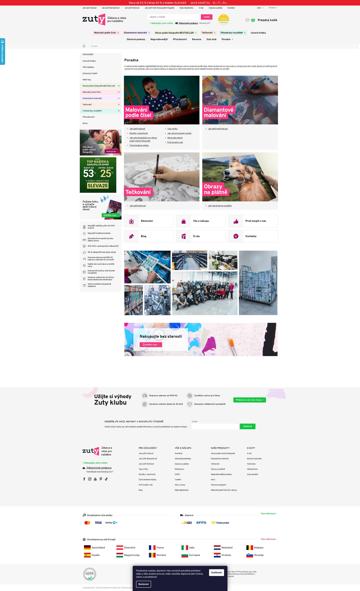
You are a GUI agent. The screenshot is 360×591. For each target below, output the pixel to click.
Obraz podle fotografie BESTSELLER (99, 86)
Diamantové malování (92, 98)
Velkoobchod (252, 469)
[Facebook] (84, 479)
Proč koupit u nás (175, 142)
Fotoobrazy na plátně (92, 111)
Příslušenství (88, 117)
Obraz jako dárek (175, 137)
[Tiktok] (106, 479)
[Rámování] (131, 221)
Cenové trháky (89, 61)
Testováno (251, 464)
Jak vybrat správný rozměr (179, 133)
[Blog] (131, 236)
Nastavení (143, 584)
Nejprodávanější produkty (221, 474)
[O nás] (183, 236)
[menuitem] (106, 32)
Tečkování (87, 105)
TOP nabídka (88, 67)
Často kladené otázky (139, 145)
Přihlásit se (247, 426)
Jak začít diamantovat (110, 8)
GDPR (177, 474)
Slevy (85, 123)
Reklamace (179, 469)
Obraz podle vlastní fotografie (223, 453)
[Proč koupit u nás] (236, 221)
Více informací (268, 513)
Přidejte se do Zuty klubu (249, 399)
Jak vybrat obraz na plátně (220, 205)
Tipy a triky (172, 128)
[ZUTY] (100, 451)
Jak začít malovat (89, 8)
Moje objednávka (186, 8)
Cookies (178, 479)
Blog (143, 236)
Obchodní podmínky (183, 458)
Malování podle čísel (92, 92)
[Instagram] (89, 479)
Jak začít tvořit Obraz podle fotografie (159, 8)
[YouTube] (95, 479)
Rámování (147, 221)
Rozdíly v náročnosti (139, 133)
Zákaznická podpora (188, 23)
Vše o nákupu (201, 221)
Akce (213, 479)
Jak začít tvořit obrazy (218, 128)
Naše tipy (87, 80)
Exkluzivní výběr (90, 73)
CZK (259, 8)
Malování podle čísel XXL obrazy (224, 490)
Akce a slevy (180, 485)
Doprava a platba (215, 8)
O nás (201, 8)
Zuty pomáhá (252, 474)
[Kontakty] (236, 236)
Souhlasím (216, 572)
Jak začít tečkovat (132, 8)
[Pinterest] (100, 479)
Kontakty (231, 8)
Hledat (206, 17)
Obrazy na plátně (218, 469)
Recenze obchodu (254, 458)
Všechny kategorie (218, 485)
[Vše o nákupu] (183, 221)
